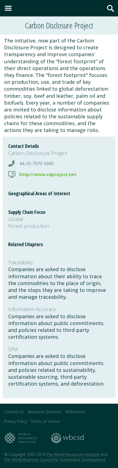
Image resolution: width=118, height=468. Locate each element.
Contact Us (14, 411)
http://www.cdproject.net (48, 174)
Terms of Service (45, 421)
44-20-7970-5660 (36, 163)
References (75, 411)
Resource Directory (44, 411)
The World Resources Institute (73, 454)
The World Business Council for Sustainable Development (54, 459)
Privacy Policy (15, 421)
